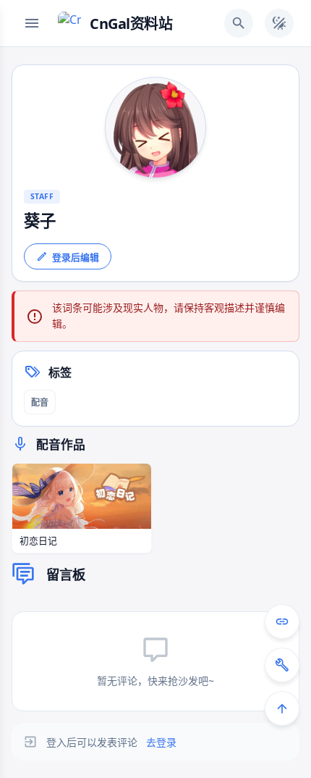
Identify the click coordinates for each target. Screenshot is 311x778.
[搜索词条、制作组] (238, 23)
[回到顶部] (282, 708)
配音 (39, 402)
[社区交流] (282, 621)
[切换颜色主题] (279, 23)
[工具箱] (282, 665)
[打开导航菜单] (31, 23)
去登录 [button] (161, 742)
